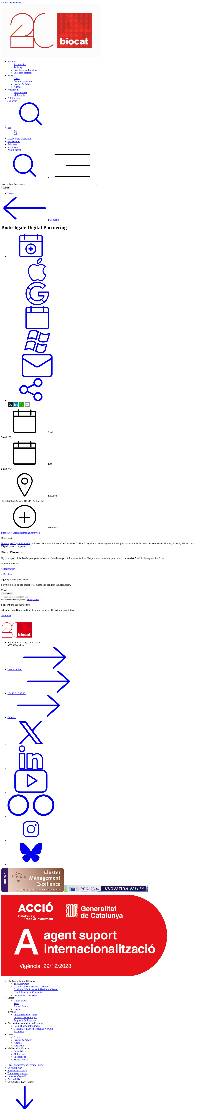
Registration (9, 569)
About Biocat (14, 150)
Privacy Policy (33, 599)
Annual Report (21, 1006)
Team (16, 1003)
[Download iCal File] (37, 328)
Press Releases (21, 1051)
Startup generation (23, 81)
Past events (53, 219)
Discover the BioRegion (19, 138)
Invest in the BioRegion (25, 1017)
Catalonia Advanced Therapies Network (33, 1028)
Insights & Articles (23, 84)
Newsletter (19, 1045)
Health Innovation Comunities (28, 992)
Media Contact (21, 1059)
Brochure (7, 574)
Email (4, 590)
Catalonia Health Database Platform (31, 986)
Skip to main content (11, 2)
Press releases (20, 92)
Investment (13, 147)
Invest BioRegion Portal (26, 1014)
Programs (12, 61)
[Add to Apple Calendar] (37, 280)
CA (15, 133)
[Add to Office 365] (37, 352)
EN (9, 127)
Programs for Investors (25, 1020)
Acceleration (20, 64)
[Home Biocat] (51, 56)
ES (15, 130)
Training (18, 67)
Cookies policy (15, 1067)
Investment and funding (25, 70)
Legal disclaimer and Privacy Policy (25, 1065)
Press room (13, 89)
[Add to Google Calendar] (37, 304)
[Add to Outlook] (37, 376)
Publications (14, 98)
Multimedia (19, 95)
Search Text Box (9, 184)
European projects (23, 72)
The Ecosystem (21, 983)
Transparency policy (18, 1073)
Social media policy (17, 1070)
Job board (12, 101)
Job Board (19, 1031)
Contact (12, 717)
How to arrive (15, 669)
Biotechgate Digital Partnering (16, 543)
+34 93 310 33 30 (17, 693)
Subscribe (6, 615)
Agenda (18, 87)
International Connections (26, 995)
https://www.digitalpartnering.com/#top (20, 532)
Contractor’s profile (17, 1076)
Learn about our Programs (27, 1026)
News (10, 75)
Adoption (12, 144)
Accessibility (14, 1079)
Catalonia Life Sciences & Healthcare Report (36, 989)
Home (11, 193)
